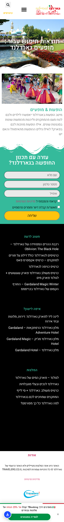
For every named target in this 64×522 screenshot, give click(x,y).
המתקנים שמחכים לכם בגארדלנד (37, 397)
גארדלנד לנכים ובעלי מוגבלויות (39, 384)
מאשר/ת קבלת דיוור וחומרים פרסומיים (34, 207)
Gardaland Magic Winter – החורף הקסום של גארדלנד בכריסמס (35, 286)
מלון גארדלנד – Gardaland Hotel (37, 350)
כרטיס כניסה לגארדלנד (44, 266)
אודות (32, 455)
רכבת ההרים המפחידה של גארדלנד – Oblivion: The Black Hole (34, 246)
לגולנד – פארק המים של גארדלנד (37, 377)
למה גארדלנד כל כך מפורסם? (40, 403)
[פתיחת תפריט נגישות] (7, 514)
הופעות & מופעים (46, 110)
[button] (24, 9)
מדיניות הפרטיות (25, 201)
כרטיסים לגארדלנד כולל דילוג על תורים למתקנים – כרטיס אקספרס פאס (34, 258)
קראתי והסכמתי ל (36, 201)
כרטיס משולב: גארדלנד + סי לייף (38, 390)
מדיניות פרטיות (32, 479)
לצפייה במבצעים (29, 517)
